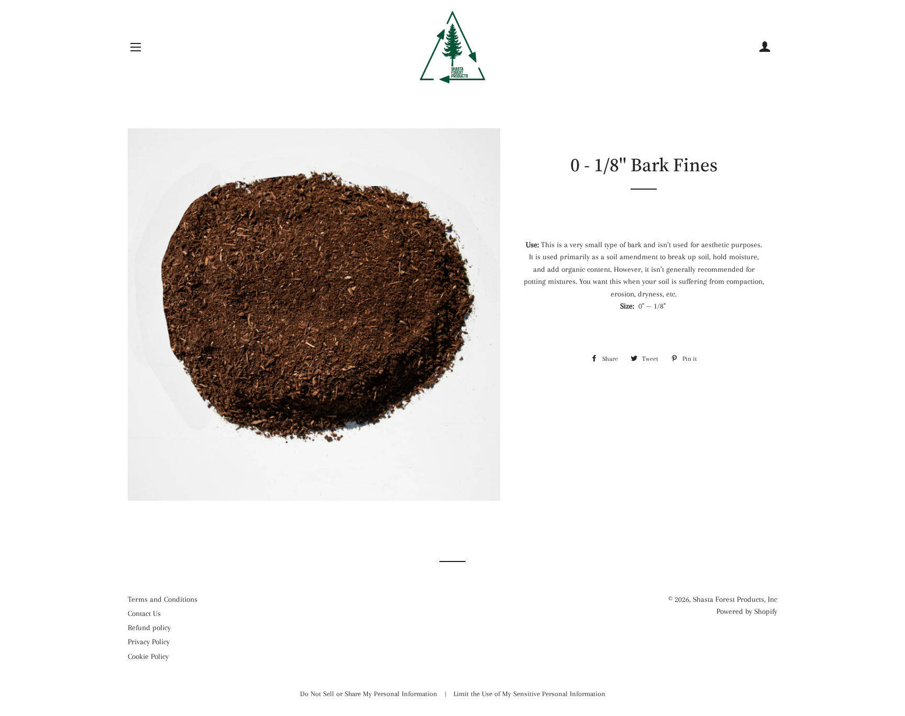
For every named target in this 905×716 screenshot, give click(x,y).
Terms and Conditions (162, 599)
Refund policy (149, 627)
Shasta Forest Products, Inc (735, 599)
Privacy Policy (149, 641)
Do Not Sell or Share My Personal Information (369, 694)
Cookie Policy (148, 656)
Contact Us (144, 613)
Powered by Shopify (746, 611)
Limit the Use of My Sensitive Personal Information (529, 694)
